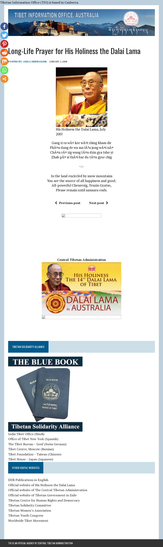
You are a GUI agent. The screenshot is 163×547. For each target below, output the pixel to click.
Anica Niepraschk (35, 61)
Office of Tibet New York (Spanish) (33, 439)
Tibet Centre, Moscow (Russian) (31, 449)
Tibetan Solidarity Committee (29, 505)
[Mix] (4, 61)
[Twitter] (4, 35)
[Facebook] (4, 26)
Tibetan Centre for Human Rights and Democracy (44, 500)
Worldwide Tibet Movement (28, 520)
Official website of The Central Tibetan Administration (47, 490)
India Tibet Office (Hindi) (26, 434)
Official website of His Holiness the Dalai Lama (41, 485)
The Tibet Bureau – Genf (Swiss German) (37, 444)
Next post (96, 203)
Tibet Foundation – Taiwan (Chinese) (34, 454)
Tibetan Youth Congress (25, 515)
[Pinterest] (4, 44)
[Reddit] (4, 53)
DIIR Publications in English (28, 480)
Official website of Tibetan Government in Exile (42, 495)
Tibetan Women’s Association (29, 510)
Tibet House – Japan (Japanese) (30, 459)
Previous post (69, 203)
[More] (4, 79)
